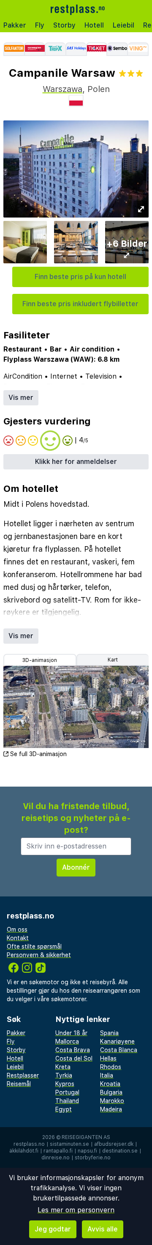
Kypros (64, 1083)
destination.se (120, 1151)
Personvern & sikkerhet (39, 955)
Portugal (67, 1092)
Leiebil (123, 25)
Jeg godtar (53, 1229)
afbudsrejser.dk (113, 1144)
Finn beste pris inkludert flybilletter (80, 304)
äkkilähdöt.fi (23, 1151)
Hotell (94, 25)
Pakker (14, 25)
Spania (109, 1033)
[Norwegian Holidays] (34, 49)
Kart (113, 660)
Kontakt (18, 938)
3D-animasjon (39, 660)
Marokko (112, 1100)
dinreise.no (55, 1158)
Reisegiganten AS (86, 1137)
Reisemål (19, 1083)
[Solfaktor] (13, 49)
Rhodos (110, 1067)
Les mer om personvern (76, 1210)
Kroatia (110, 1083)
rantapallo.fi (58, 1151)
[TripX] (55, 49)
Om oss (17, 929)
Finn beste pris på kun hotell (80, 277)
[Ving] (138, 49)
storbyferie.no (93, 1158)
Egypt (63, 1109)
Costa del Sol (73, 1058)
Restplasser (23, 1075)
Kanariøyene (117, 1041)
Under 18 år (71, 1033)
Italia (106, 1075)
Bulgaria (111, 1092)
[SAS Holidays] (75, 49)
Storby (64, 25)
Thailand (67, 1100)
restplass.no (29, 1144)
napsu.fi (87, 1151)
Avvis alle (102, 1229)
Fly (39, 25)
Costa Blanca (118, 1050)
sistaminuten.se (69, 1144)
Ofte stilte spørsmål (34, 946)
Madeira (111, 1109)
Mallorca (67, 1041)
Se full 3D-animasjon (38, 754)
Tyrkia (63, 1075)
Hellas (108, 1058)
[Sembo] (117, 49)
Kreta (63, 1067)
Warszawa (62, 89)
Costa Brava (72, 1050)
